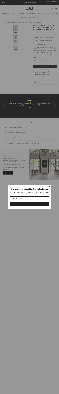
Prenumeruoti (29, 204)
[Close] (49, 186)
